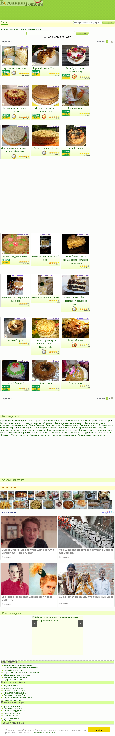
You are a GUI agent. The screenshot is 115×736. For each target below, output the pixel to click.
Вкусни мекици (11, 685)
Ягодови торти (24, 427)
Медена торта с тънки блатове (15, 109)
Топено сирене (11, 715)
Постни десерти (11, 718)
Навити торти (34, 432)
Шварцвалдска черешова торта (62, 430)
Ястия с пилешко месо (46, 617)
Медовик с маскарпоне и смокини (15, 298)
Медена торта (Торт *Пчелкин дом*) (45, 109)
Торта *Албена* (15, 383)
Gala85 (26, 390)
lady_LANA (25, 75)
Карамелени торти (70, 420)
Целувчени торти (19, 425)
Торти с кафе (104, 420)
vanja (58, 118)
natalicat (87, 311)
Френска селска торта (15, 68)
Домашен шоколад (13, 700)
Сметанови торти (50, 420)
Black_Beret (85, 268)
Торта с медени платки (15, 256)
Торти (3, 420)
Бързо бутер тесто (13, 670)
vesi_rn (57, 75)
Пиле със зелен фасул (15, 690)
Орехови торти (53, 425)
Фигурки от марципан (40, 435)
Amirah (27, 305)
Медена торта (75, 108)
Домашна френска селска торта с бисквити (15, 149)
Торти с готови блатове (11, 423)
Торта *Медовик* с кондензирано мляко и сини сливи (75, 259)
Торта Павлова (36, 425)
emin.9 (27, 345)
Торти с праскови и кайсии (84, 427)
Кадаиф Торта (15, 340)
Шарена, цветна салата (15, 677)
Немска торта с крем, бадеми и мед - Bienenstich (45, 343)
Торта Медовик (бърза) (45, 68)
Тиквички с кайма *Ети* (15, 695)
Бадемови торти (70, 425)
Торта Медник (75, 340)
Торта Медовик (75, 148)
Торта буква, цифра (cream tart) (75, 69)
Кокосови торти (88, 420)
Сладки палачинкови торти (91, 435)
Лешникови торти (88, 425)
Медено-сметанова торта (45, 297)
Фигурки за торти (19, 435)
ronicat (87, 78)
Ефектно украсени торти (64, 435)
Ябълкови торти (87, 430)
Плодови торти (105, 425)
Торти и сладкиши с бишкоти (69, 423)
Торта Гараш (34, 420)
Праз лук (8, 720)
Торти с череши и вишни (33, 430)
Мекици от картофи (13, 688)
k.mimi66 (26, 263)
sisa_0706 (25, 158)
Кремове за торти (70, 432)
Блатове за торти (51, 432)
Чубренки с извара (13, 679)
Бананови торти (8, 427)
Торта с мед (45, 383)
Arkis (88, 346)
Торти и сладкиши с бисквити (38, 423)
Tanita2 (57, 353)
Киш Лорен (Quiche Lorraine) (18, 665)
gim (88, 387)
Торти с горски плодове (44, 427)
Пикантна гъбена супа (15, 693)
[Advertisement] (54, 13)
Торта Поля (75, 383)
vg (59, 390)
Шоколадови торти (16, 420)
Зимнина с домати (13, 708)
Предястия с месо (49, 620)
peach (57, 154)
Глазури (84, 432)
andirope (87, 155)
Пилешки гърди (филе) (15, 710)
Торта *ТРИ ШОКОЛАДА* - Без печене (22, 672)
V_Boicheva (25, 118)
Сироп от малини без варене (18, 697)
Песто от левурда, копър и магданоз (21, 667)
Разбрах (99, 730)
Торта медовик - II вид (45, 148)
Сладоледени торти (17, 432)
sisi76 (58, 264)
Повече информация (45, 732)
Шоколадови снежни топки (17, 675)
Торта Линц (63, 427)
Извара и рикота (12, 713)
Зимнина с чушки (12, 706)
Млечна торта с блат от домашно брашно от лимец (75, 300)
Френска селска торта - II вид (45, 257)
